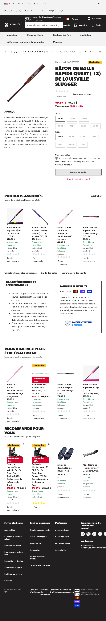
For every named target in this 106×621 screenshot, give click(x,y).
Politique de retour (63, 165)
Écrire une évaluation (82, 94)
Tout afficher (96, 196)
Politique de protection (45, 592)
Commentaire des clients (74, 273)
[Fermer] (98, 3)
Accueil (7, 52)
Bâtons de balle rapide (72, 52)
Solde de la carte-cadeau (37, 557)
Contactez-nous (62, 537)
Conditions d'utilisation (35, 591)
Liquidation (85, 35)
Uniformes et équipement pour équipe (25, 42)
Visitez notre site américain (37, 4)
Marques (57, 42)
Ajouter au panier (78, 172)
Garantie (8, 581)
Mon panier (35, 550)
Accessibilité (60, 550)
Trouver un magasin (38, 537)
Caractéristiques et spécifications (20, 273)
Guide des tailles (62, 155)
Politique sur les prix (13, 574)
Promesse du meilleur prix (13, 553)
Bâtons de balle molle (54, 52)
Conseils (66, 25)
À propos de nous (62, 530)
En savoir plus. (60, 11)
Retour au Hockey (35, 35)
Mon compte (35, 543)
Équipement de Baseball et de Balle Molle (28, 52)
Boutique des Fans (62, 35)
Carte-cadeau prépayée (40, 565)
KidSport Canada (62, 543)
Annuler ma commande (40, 530)
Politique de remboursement (67, 591)
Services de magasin (13, 567)
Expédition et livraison (14, 561)
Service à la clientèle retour (13, 538)
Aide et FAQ (9, 530)
